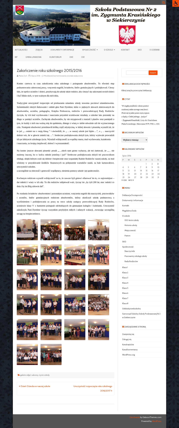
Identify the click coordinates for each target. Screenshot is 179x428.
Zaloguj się (126, 339)
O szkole (108, 50)
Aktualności (21, 50)
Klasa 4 (125, 283)
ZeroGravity (134, 417)
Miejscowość (130, 230)
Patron (127, 235)
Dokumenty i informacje (62, 50)
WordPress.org (128, 354)
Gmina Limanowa (33, 57)
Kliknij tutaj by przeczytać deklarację (136, 90)
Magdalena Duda (129, 210)
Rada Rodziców (131, 261)
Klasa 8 (125, 303)
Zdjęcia (39, 50)
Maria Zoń (23, 76)
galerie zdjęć (25, 375)
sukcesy (34, 375)
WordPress (156, 421)
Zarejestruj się (128, 334)
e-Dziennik (155, 50)
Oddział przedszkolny (131, 308)
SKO (140, 50)
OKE (71, 57)
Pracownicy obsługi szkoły (136, 256)
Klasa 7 (125, 298)
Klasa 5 (125, 288)
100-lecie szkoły (132, 220)
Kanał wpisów (128, 344)
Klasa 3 (125, 277)
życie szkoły (44, 375)
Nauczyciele (130, 251)
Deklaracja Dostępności (132, 195)
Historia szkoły (131, 225)
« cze (124, 180)
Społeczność (89, 50)
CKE (83, 57)
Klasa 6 (125, 293)
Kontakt (125, 50)
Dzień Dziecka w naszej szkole (35, 386)
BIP (16, 57)
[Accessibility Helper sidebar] (175, 3)
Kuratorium (55, 57)
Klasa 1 (125, 267)
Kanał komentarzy (130, 349)
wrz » (131, 180)
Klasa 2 (125, 272)
